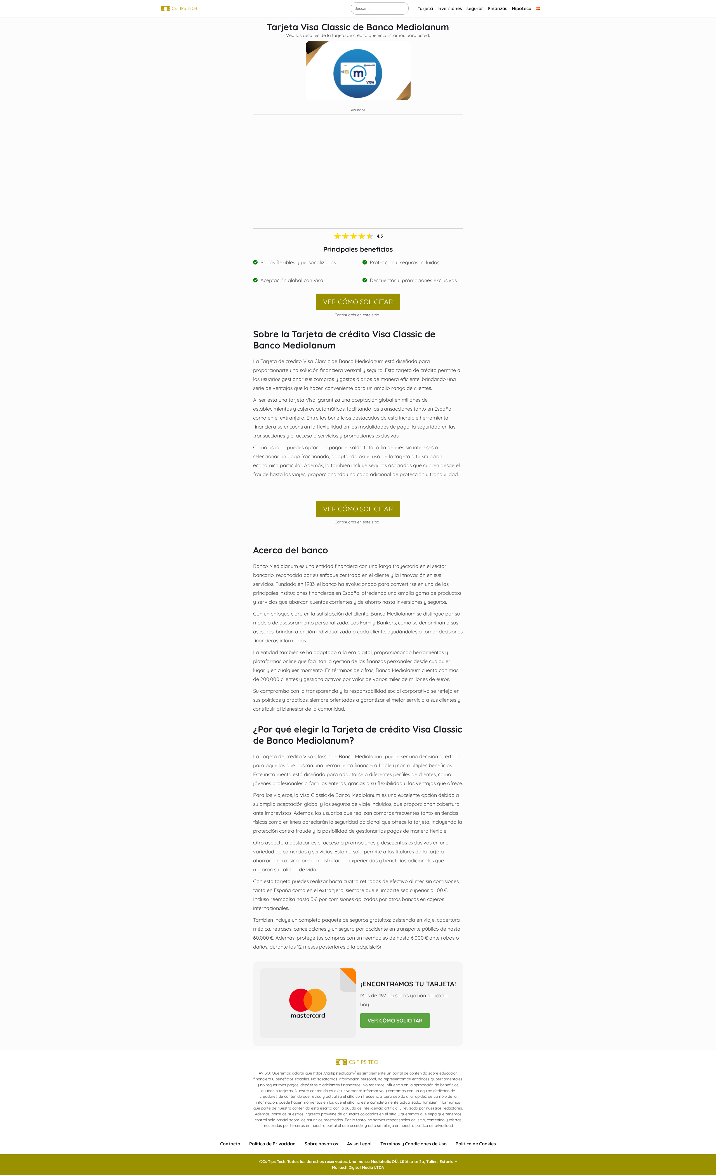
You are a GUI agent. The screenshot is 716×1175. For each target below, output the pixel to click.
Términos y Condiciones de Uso (413, 1143)
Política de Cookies (476, 1143)
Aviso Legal (359, 1143)
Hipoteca (521, 8)
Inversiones (449, 8)
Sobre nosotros (321, 1143)
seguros (475, 8)
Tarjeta (425, 8)
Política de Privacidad (272, 1143)
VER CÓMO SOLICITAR (358, 302)
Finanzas (497, 8)
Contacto (230, 1143)
